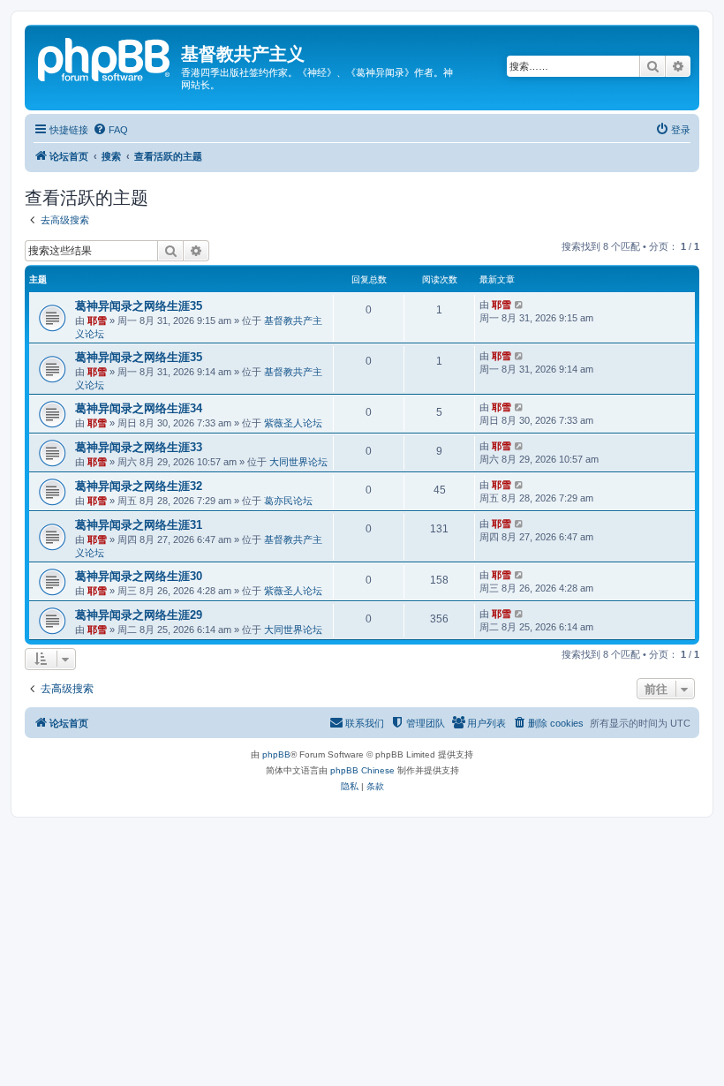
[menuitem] (110, 129)
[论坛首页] (105, 57)
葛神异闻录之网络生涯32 (138, 486)
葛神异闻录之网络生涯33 (138, 447)
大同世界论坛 (298, 461)
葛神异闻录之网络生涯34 (138, 408)
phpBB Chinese (362, 770)
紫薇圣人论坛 (293, 423)
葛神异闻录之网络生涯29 (138, 615)
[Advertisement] (362, 941)
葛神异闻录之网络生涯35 (138, 306)
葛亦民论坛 (288, 500)
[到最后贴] (519, 304)
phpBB (276, 754)
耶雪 (97, 320)
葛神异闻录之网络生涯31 (138, 525)
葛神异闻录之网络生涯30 (138, 576)
